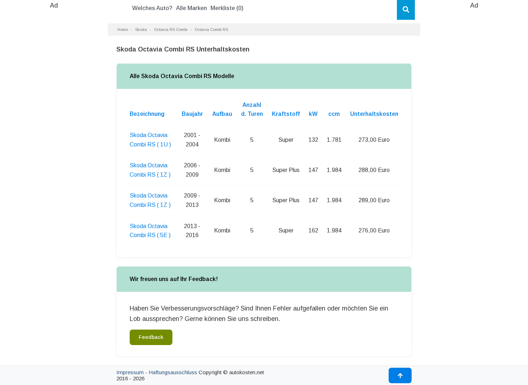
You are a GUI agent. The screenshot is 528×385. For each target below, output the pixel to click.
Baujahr (192, 114)
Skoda (141, 29)
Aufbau (222, 114)
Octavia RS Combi (170, 29)
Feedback (151, 337)
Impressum (130, 372)
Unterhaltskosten (374, 114)
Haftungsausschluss (173, 372)
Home (122, 29)
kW (313, 114)
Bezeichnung (147, 114)
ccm (334, 114)
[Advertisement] (54, 119)
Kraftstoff (286, 114)
